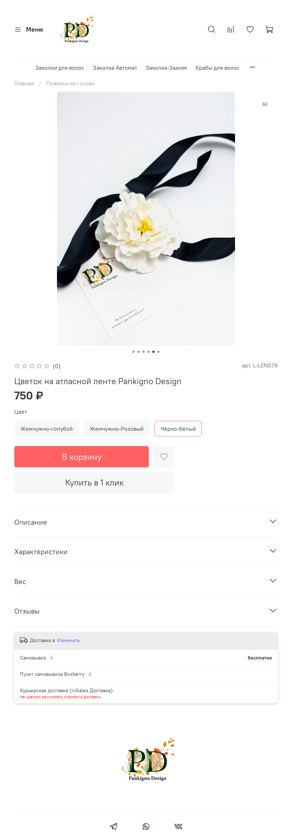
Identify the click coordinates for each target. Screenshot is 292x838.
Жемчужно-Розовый (117, 428)
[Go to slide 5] (153, 352)
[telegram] (113, 827)
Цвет (20, 411)
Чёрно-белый (178, 428)
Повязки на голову (70, 83)
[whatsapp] (146, 827)
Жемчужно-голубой (46, 428)
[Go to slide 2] (138, 352)
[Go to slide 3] (143, 352)
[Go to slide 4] (148, 352)
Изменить (68, 640)
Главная (24, 83)
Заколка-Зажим (166, 67)
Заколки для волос (59, 67)
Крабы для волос (217, 67)
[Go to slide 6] (158, 352)
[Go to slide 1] (133, 352)
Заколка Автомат (115, 67)
